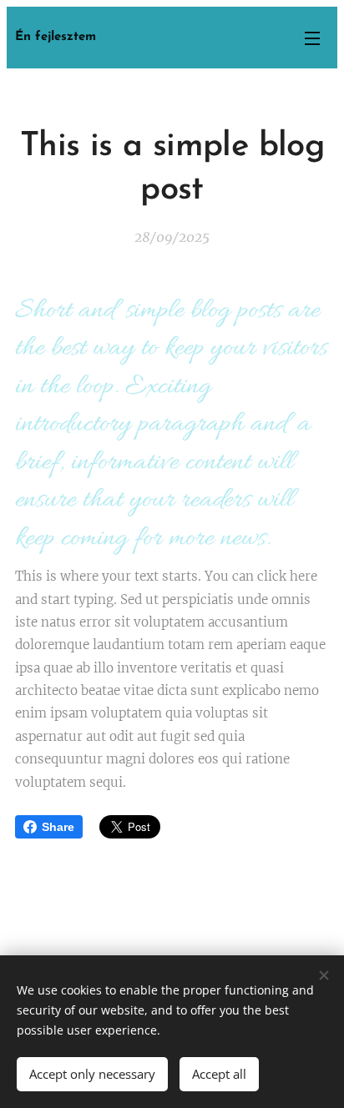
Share (58, 827)
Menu (312, 37)
